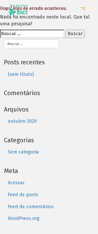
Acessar (16, 183)
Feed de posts (23, 195)
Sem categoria (23, 152)
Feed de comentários (31, 207)
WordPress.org (23, 218)
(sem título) (21, 74)
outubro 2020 (22, 121)
